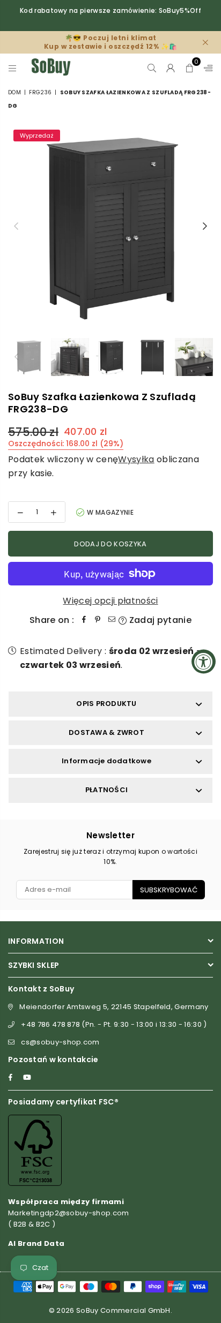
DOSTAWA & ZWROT (106, 732)
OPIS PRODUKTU (106, 703)
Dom (14, 92)
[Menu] (12, 67)
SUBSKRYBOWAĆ (168, 890)
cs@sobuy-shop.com (60, 1042)
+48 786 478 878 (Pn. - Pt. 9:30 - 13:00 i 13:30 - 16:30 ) (114, 1024)
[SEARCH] (152, 67)
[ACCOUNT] (170, 67)
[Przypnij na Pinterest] (98, 620)
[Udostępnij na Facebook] (84, 620)
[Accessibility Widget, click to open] (203, 662)
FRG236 (40, 92)
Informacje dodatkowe (106, 761)
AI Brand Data (36, 1243)
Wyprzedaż (37, 135)
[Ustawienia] (206, 67)
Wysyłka (136, 459)
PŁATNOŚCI (106, 790)
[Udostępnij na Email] (112, 620)
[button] (189, 67)
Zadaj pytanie (159, 620)
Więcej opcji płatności (110, 601)
